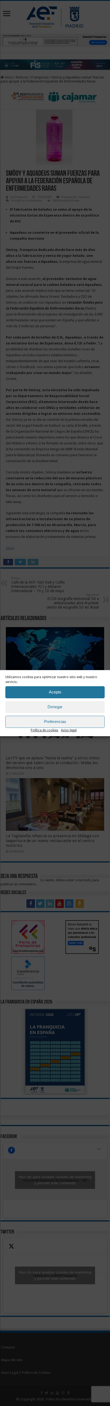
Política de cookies (44, 730)
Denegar (55, 706)
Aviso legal (69, 730)
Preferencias (55, 721)
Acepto (55, 692)
